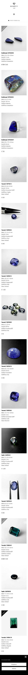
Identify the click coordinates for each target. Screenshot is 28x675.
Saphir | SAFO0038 (6, 591)
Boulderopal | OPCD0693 (7, 97)
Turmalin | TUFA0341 (6, 545)
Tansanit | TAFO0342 (6, 501)
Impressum (22, 672)
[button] (25, 657)
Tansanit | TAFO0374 (6, 366)
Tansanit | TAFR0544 (6, 230)
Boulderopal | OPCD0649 (7, 140)
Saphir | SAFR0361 (6, 455)
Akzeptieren (14, 664)
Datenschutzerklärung (15, 672)
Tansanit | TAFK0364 (6, 410)
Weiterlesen (14, 92)
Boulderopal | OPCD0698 (7, 53)
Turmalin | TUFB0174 (6, 637)
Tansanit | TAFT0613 (6, 184)
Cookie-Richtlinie (7, 672)
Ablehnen (14, 668)
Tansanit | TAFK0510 (6, 276)
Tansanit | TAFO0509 (6, 322)
